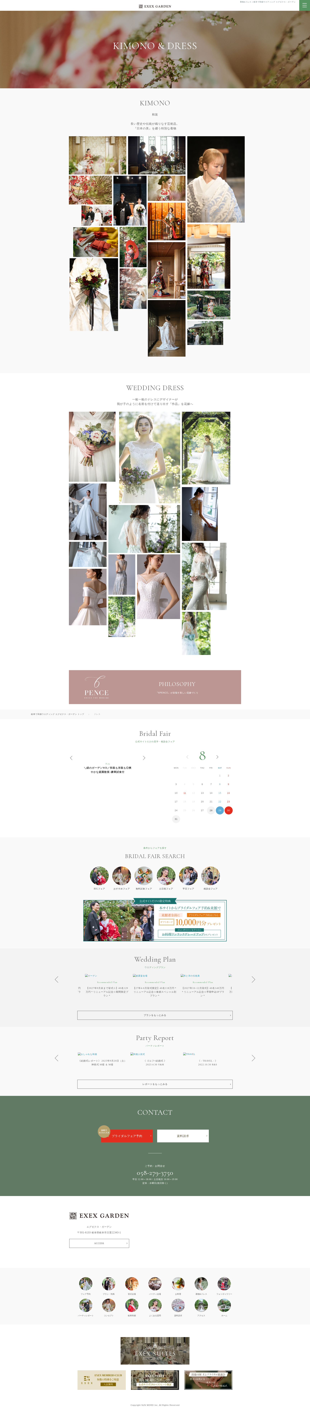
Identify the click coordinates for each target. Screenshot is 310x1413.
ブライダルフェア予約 (127, 1136)
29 (220, 810)
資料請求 (183, 1136)
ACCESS (99, 1243)
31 (176, 819)
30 (228, 810)
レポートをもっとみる (155, 1084)
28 (211, 810)
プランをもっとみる (155, 1015)
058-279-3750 (155, 1173)
